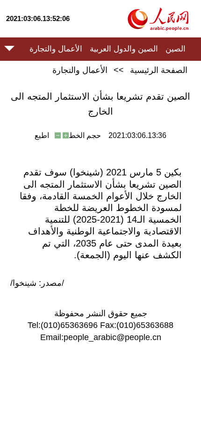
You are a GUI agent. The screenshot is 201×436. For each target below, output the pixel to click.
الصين (175, 48)
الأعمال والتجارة (55, 48)
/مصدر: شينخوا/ (37, 283)
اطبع (42, 135)
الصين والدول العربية (124, 48)
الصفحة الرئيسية (158, 70)
